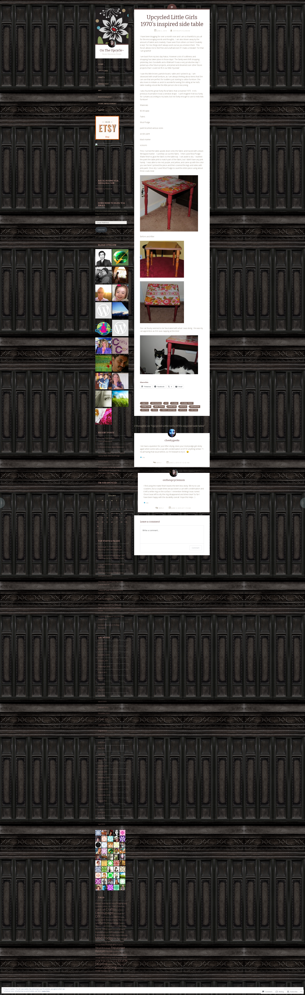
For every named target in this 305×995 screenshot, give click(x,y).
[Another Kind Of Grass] (120, 399)
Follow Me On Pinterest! (103, 189)
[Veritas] (103, 257)
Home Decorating (114, 929)
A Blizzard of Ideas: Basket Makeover (111, 447)
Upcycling (103, 71)
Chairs (114, 906)
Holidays (118, 926)
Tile (111, 961)
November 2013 (103, 783)
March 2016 (102, 643)
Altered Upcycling (101, 903)
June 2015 (101, 684)
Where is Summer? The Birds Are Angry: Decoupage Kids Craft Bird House (109, 608)
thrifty (108, 961)
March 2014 (102, 760)
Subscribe (101, 230)
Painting (97, 945)
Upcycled (101, 964)
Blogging (119, 903)
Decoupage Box (119, 913)
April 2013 (101, 824)
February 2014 (103, 766)
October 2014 (103, 719)
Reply (158, 463)
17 (102, 518)
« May (97, 533)
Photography (105, 97)
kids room (106, 935)
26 (112, 522)
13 (116, 513)
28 (121, 522)
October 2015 (103, 661)
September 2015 (104, 666)
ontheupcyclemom (181, 31)
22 (126, 518)
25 (107, 522)
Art (100, 90)
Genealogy (103, 84)
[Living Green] (120, 257)
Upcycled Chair (112, 964)
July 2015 (101, 678)
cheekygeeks (172, 440)
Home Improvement (107, 103)
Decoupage (104, 912)
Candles (104, 906)
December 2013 (103, 777)
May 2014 (101, 748)
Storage (98, 957)
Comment (195, 548)
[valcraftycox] (120, 346)
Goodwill (121, 923)
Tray (114, 961)
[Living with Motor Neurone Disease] (103, 293)
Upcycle (121, 960)
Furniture (104, 922)
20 (116, 518)
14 (121, 513)
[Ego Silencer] (103, 328)
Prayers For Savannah (106, 599)
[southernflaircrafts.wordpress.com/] (120, 328)
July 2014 (101, 736)
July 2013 (101, 807)
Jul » (101, 533)
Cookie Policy (46, 991)
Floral (175, 403)
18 (107, 518)
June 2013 (101, 812)
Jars (107, 932)
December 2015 (103, 655)
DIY (97, 916)
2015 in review (103, 461)
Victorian (120, 968)
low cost (118, 935)
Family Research (107, 920)
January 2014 (102, 772)
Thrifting (108, 957)
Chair (109, 906)
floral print (187, 403)
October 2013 (103, 789)
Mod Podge (104, 938)
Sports (124, 954)
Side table (109, 954)
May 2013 (101, 818)
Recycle (99, 947)
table (103, 957)
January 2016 (102, 649)
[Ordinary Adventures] (103, 416)
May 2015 (101, 690)
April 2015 (101, 696)
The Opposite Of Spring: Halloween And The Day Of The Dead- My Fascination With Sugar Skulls (110, 470)
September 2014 (104, 725)
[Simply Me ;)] (103, 399)
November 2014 (103, 713)
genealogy (114, 923)
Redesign (107, 948)
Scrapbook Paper (118, 951)
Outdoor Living (100, 941)
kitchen (112, 935)
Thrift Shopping (116, 957)
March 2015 (102, 701)
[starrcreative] (103, 346)
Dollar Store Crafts (107, 917)
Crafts (101, 77)
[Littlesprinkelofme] (120, 310)
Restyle (100, 951)
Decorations (119, 910)
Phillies (103, 945)
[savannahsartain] (103, 310)
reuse (109, 951)
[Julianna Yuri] (120, 293)
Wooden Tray (105, 971)
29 (126, 522)
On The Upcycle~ (112, 50)
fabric (117, 916)
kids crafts (116, 932)
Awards (113, 903)
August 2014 (102, 731)
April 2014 (101, 754)
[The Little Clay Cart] (120, 363)
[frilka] (103, 363)
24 (102, 522)
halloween (98, 926)
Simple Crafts (117, 954)
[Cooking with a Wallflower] (120, 275)
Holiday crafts (111, 926)
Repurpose (118, 947)
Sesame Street (100, 954)
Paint (109, 941)
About (101, 110)
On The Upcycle (107, 483)
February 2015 (103, 707)
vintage (98, 970)
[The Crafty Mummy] (103, 381)
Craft (102, 909)
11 (107, 513)
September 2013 (104, 795)
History (104, 926)
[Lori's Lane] (120, 381)
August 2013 (102, 801)
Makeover (124, 935)
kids (111, 931)
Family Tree (117, 920)
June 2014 (101, 742)
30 (98, 526)
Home (100, 64)
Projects (120, 945)
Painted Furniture (117, 941)
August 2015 (102, 672)
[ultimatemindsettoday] (103, 275)
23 (98, 522)
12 (112, 513)
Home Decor (101, 928)
